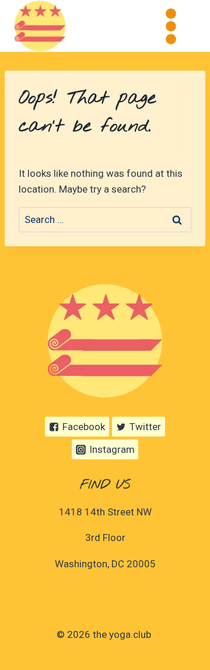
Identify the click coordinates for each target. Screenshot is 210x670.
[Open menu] (170, 26)
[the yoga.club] (40, 26)
